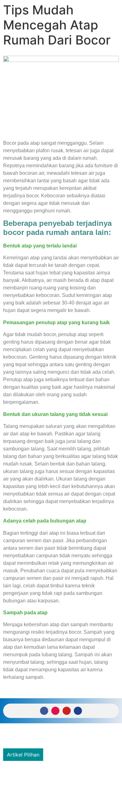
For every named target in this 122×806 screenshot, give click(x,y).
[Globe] (78, 711)
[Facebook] (44, 711)
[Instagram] (55, 711)
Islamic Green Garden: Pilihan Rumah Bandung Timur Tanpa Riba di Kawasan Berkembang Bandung (53, 777)
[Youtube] (67, 711)
